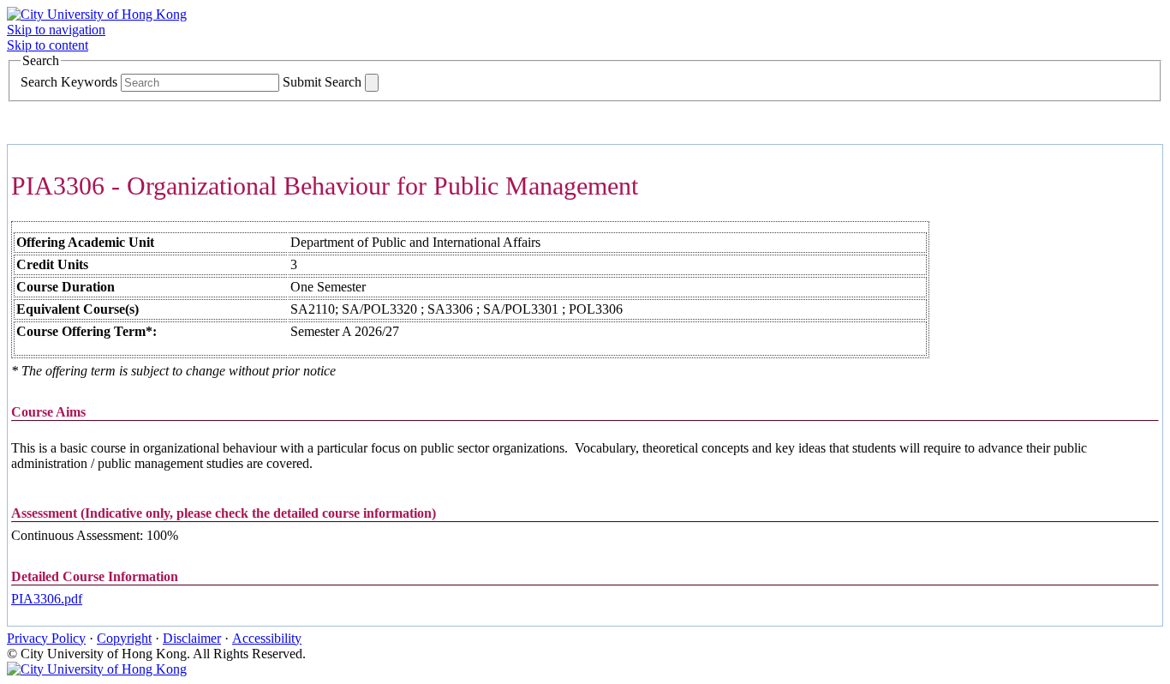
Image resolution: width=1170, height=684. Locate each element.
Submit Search (322, 82)
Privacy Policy (46, 638)
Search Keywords (69, 82)
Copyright (124, 638)
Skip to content (47, 45)
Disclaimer (192, 638)
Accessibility (266, 638)
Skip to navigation (56, 29)
